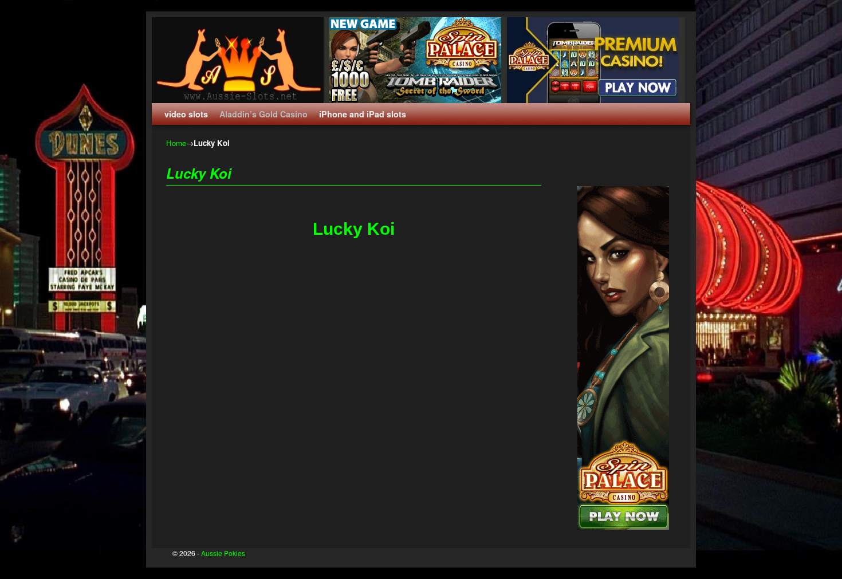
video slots (186, 114)
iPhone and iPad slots (362, 114)
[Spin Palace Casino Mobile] (595, 60)
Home (176, 142)
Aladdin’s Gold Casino (263, 114)
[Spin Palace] (418, 60)
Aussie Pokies (223, 553)
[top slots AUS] (623, 526)
